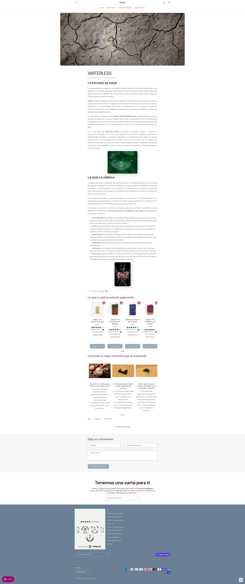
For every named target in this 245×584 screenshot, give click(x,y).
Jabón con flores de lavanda (131, 320)
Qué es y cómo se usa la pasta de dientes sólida (98, 386)
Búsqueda (110, 523)
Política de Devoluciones (115, 527)
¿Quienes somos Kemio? (115, 513)
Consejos (97, 419)
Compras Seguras (113, 537)
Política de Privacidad (114, 530)
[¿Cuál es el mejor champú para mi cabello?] (146, 371)
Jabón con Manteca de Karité (149, 321)
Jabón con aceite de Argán (96, 320)
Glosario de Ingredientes (115, 520)
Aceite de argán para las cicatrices (122, 385)
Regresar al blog (124, 426)
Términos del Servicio (114, 534)
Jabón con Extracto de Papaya (114, 321)
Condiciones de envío (114, 540)
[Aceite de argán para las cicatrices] (122, 371)
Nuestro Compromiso (114, 517)
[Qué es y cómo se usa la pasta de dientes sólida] (99, 371)
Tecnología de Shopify (89, 578)
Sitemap (110, 544)
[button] (77, 2)
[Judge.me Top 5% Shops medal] (81, 538)
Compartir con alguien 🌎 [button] (99, 291)
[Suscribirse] (137, 498)
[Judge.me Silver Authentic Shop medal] (85, 530)
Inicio (89, 419)
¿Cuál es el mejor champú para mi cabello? (145, 386)
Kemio (81, 578)
